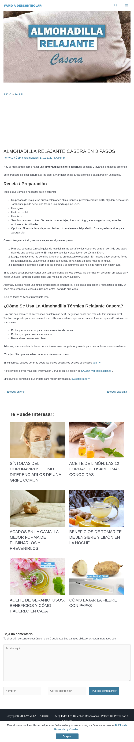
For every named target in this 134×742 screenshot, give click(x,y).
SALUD (18, 94)
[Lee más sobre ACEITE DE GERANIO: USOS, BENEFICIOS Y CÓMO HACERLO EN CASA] (37, 576)
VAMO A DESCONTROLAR (42, 716)
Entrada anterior (14, 391)
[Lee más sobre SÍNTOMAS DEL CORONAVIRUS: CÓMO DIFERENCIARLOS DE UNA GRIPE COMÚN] (37, 439)
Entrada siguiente (118, 391)
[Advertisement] (67, 122)
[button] (116, 5)
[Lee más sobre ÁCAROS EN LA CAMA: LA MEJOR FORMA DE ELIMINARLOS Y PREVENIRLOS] (37, 508)
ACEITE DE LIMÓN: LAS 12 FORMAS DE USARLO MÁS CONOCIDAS (94, 469)
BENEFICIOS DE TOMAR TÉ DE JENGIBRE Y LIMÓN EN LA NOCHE (95, 537)
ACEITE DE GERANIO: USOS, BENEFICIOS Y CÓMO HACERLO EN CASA (37, 606)
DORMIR (59, 157)
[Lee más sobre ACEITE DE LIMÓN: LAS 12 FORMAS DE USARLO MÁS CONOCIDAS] (96, 439)
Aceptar (67, 736)
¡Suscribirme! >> (81, 378)
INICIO (7, 94)
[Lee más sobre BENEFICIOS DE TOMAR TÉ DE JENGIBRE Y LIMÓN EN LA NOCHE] (96, 508)
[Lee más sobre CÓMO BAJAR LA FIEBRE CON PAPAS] (96, 576)
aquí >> (97, 362)
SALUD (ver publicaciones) (96, 370)
